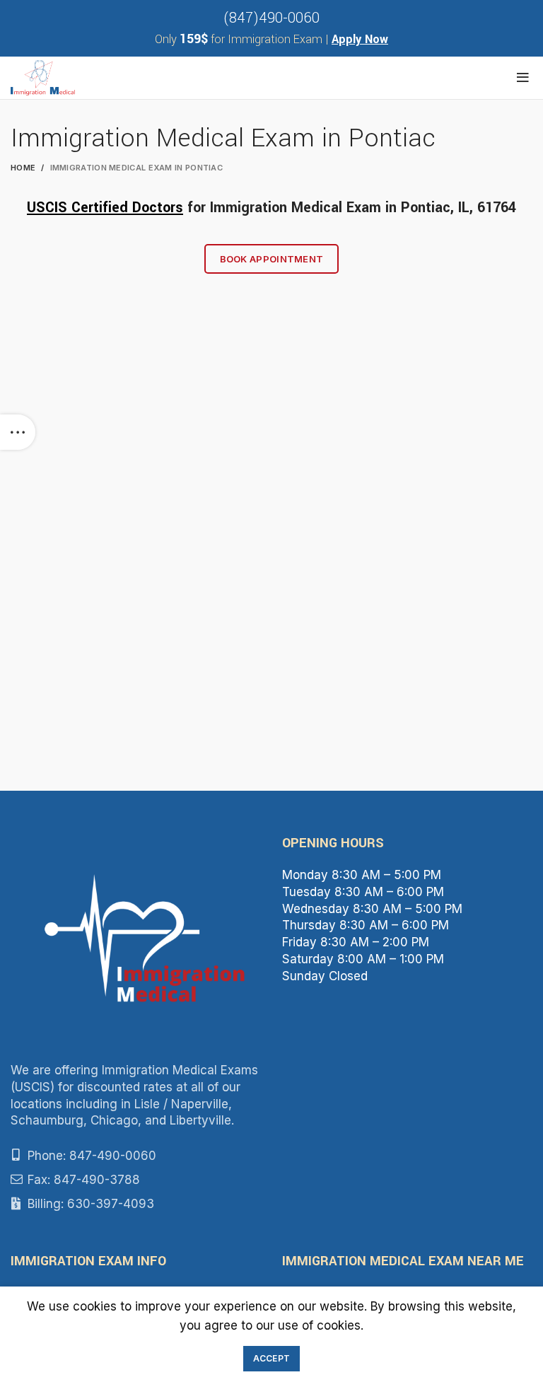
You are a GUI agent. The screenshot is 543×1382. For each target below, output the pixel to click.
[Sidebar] (17, 432)
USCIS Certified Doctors (105, 207)
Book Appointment (272, 259)
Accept (272, 1358)
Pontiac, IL (435, 207)
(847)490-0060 (271, 18)
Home (23, 168)
